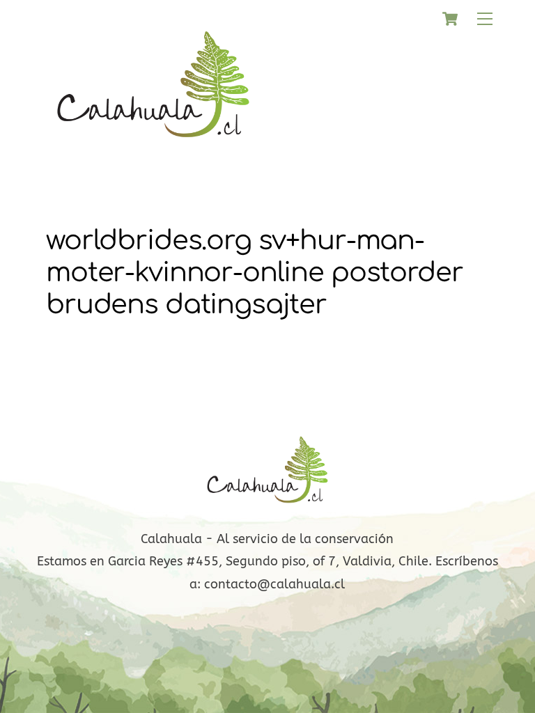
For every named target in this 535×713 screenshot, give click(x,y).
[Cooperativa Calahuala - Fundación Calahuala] (153, 147)
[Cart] (450, 19)
